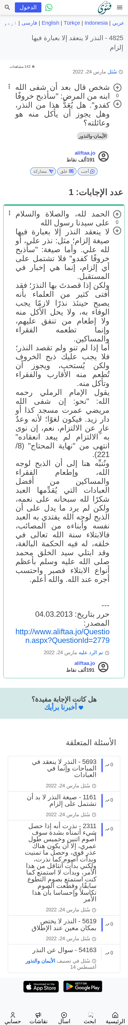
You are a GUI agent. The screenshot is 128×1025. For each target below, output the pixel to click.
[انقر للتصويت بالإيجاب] (117, 87)
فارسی (29, 23)
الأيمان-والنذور (93, 136)
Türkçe (72, 23)
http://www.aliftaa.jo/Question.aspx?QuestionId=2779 (62, 635)
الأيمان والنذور (40, 961)
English (50, 23)
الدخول (28, 7)
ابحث (90, 1021)
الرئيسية (115, 1021)
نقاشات (38, 1021)
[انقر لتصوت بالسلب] (117, 104)
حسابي (12, 1021)
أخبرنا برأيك (60, 707)
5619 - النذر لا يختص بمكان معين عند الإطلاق (64, 924)
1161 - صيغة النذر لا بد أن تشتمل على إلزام (61, 800)
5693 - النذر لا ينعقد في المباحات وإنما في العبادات (64, 768)
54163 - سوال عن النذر (64, 950)
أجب (85, 171)
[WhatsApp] (48, 7)
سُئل (112, 72)
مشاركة (40, 171)
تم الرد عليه (91, 652)
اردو (10, 23)
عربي (118, 23)
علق (64, 171)
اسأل (64, 1021)
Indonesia (96, 23)
